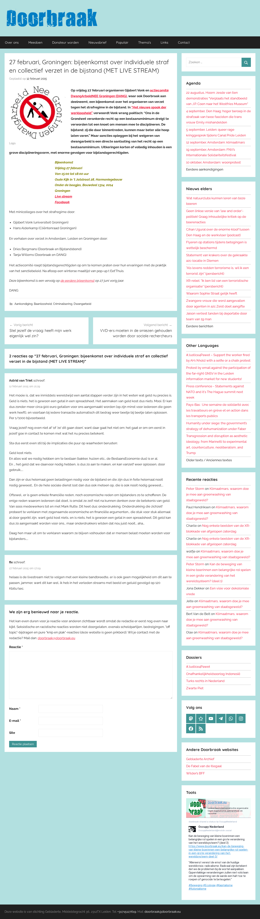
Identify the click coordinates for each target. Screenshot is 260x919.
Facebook (62, 202)
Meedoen (35, 42)
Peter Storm (195, 489)
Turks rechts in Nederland (205, 681)
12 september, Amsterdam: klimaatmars (215, 142)
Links (164, 42)
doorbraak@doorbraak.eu (56, 638)
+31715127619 (126, 911)
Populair (122, 42)
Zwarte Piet (194, 688)
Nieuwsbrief (97, 42)
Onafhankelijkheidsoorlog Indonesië (213, 674)
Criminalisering (62, 304)
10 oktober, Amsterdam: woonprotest (213, 162)
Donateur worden (65, 42)
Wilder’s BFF (195, 773)
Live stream (63, 196)
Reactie (16, 647)
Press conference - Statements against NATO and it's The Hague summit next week (215, 391)
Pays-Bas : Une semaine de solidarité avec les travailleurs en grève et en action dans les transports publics (217, 410)
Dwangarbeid (82, 304)
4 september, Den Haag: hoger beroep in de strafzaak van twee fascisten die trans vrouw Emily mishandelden (218, 116)
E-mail (15, 721)
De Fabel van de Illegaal (204, 766)
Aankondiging (23, 304)
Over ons (12, 42)
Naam (14, 709)
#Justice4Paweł (198, 666)
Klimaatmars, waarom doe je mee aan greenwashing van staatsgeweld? (217, 494)
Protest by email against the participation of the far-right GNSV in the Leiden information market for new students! (218, 373)
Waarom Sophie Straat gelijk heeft (211, 293)
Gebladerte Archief (200, 759)
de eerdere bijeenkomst (77, 281)
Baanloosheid (43, 304)
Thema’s (144, 42)
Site (12, 733)
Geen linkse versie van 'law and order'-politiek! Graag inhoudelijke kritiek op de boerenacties (216, 216)
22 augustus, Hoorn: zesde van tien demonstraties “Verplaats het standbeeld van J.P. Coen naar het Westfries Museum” (217, 98)
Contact (184, 42)
